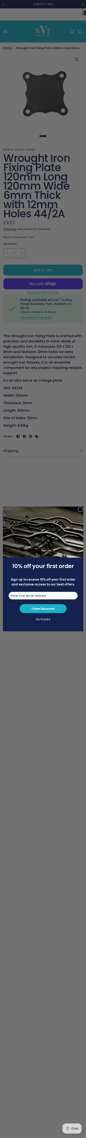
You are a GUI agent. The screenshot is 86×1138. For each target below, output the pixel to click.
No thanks (43, 619)
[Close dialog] (80, 509)
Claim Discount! (42, 609)
